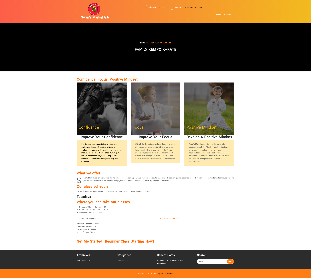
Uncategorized (122, 260)
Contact (227, 14)
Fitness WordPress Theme (155, 273)
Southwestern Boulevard (169, 218)
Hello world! (161, 263)
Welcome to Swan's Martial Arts (170, 260)
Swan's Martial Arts (95, 17)
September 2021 (83, 260)
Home (218, 14)
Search (230, 261)
